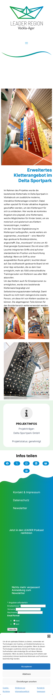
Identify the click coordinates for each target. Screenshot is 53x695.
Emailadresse (14, 606)
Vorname (11, 609)
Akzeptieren (26, 666)
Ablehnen (26, 674)
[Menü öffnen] (26, 43)
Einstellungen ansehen (27, 681)
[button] (49, 636)
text (17, 624)
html (17, 621)
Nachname (12, 612)
